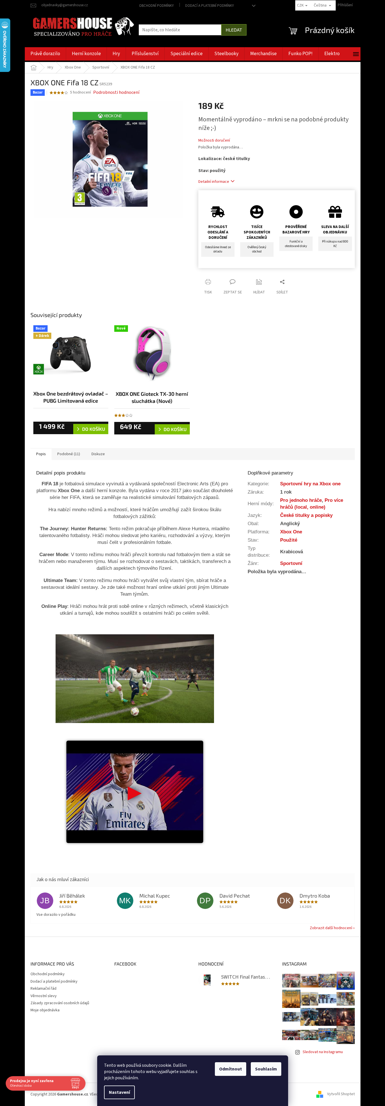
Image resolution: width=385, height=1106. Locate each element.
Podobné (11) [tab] (68, 454)
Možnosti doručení (214, 140)
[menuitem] (45, 54)
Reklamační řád (43, 988)
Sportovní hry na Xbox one (310, 483)
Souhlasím (266, 1069)
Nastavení (119, 1092)
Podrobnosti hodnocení (116, 92)
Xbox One (291, 532)
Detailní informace (213, 182)
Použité (288, 540)
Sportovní (291, 563)
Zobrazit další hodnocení (331, 928)
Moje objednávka (45, 1010)
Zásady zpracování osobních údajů (59, 1003)
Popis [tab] (41, 454)
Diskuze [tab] (98, 454)
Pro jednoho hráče (301, 500)
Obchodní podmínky (156, 5)
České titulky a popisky (306, 515)
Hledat (234, 29)
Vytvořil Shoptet (341, 1094)
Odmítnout (230, 1069)
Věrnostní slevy (43, 996)
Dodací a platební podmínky (209, 5)
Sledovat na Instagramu (323, 1052)
